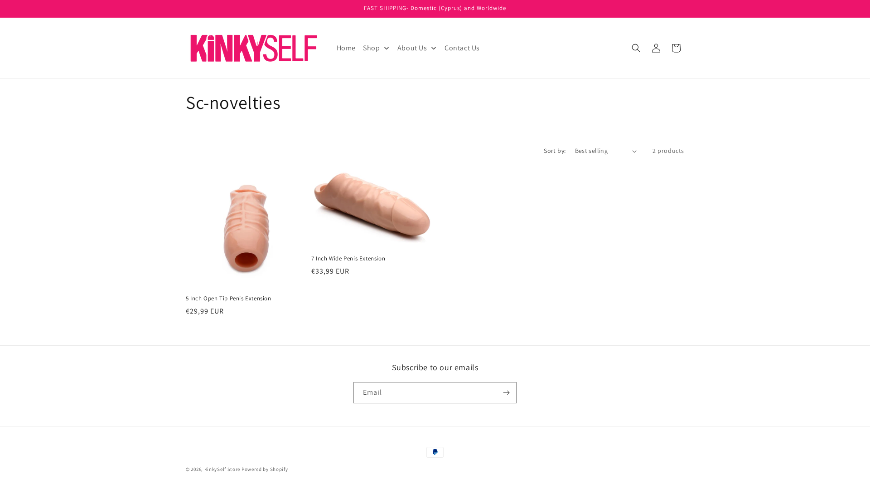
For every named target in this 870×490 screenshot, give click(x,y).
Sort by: (555, 151)
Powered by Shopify (265, 469)
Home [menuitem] (346, 48)
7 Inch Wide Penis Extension (348, 258)
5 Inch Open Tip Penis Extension (228, 298)
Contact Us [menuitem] (462, 48)
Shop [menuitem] (371, 48)
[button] (636, 48)
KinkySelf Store (222, 469)
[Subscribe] (506, 392)
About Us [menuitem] (412, 48)
